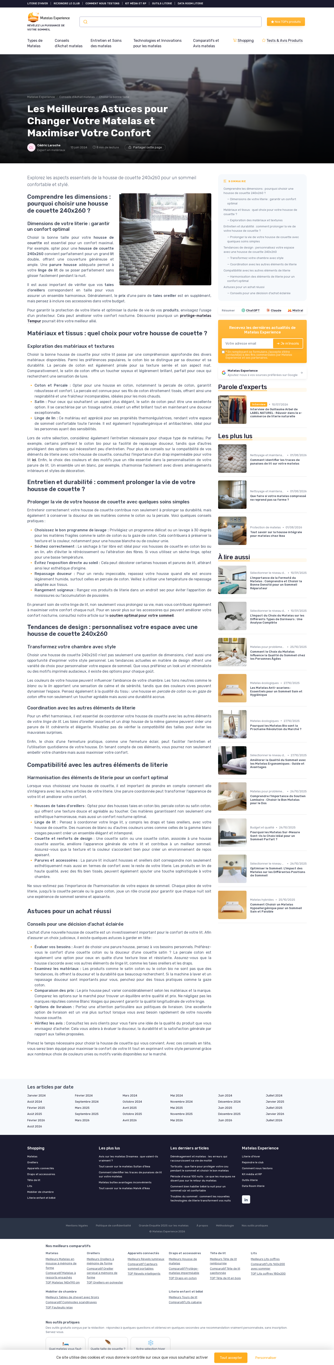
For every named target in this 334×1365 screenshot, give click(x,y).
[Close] (249, 670)
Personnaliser (265, 1358)
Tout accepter (231, 1358)
